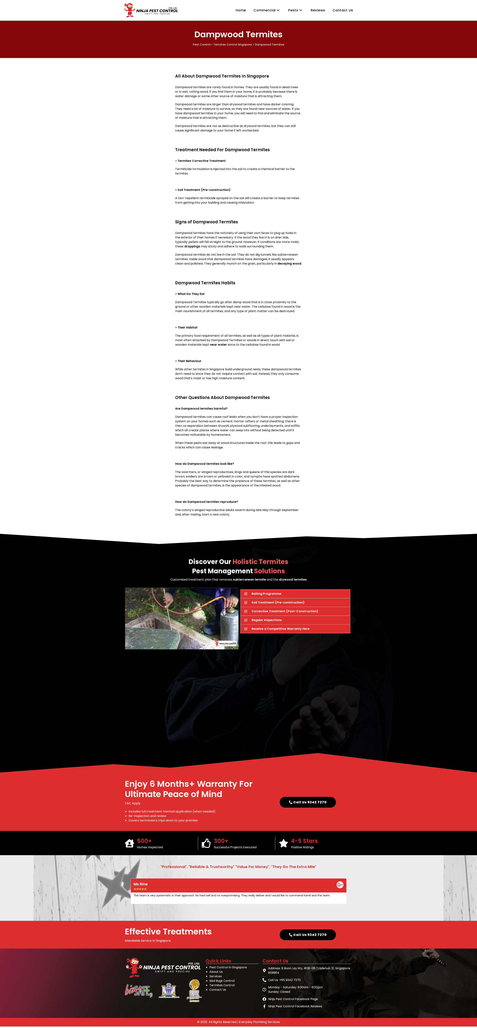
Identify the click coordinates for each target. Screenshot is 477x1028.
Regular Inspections (267, 620)
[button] (295, 594)
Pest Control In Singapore (228, 967)
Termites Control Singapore (232, 44)
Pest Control (201, 44)
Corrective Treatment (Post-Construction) (285, 611)
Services (215, 976)
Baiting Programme (266, 594)
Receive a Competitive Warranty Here (280, 629)
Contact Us (217, 990)
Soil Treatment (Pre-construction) (278, 602)
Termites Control (222, 985)
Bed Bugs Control (222, 981)
